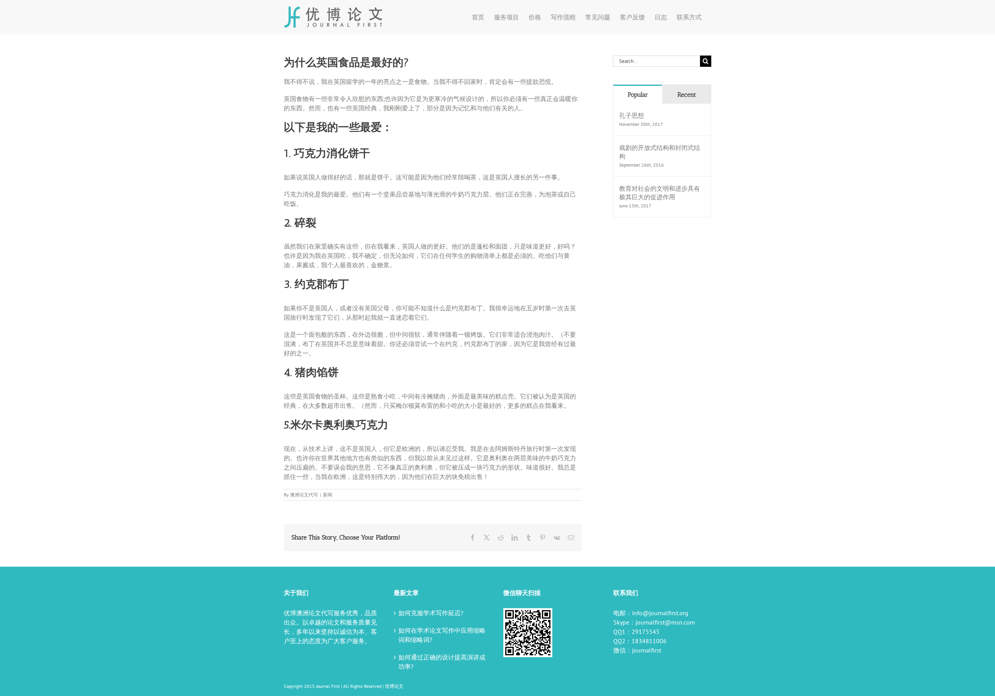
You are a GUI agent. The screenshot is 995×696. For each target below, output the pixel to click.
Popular (638, 94)
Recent (686, 94)
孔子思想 (631, 115)
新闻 (327, 495)
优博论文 (394, 686)
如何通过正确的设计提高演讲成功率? (441, 661)
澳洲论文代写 (304, 495)
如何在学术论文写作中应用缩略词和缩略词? (441, 635)
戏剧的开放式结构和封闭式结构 (659, 152)
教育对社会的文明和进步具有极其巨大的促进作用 (659, 192)
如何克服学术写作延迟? (430, 613)
